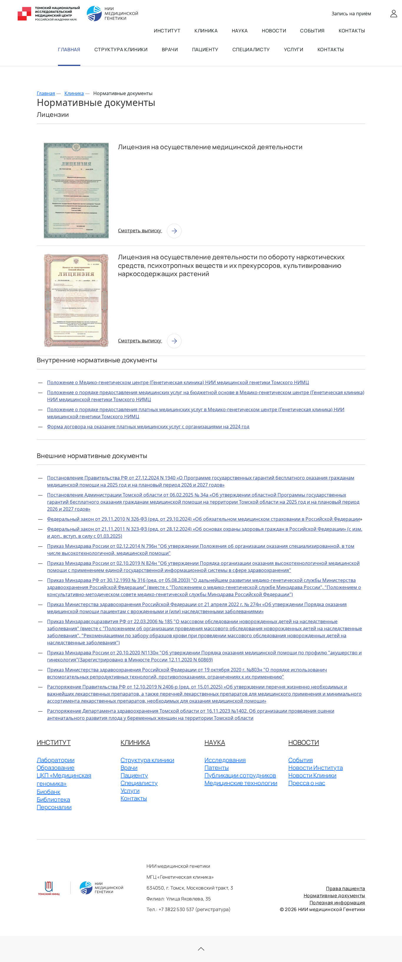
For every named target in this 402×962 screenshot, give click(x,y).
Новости (274, 30)
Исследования (225, 760)
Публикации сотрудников (240, 775)
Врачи (170, 49)
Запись (351, 13)
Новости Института (315, 768)
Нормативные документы (334, 895)
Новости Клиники (312, 775)
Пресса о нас (306, 783)
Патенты (217, 768)
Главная (69, 49)
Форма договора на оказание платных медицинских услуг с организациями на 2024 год (148, 426)
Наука (240, 30)
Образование (55, 768)
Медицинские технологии (241, 783)
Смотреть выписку (140, 230)
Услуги (293, 49)
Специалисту (251, 49)
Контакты (352, 30)
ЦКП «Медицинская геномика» (64, 779)
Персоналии (54, 807)
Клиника (206, 30)
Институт (167, 30)
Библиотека (53, 799)
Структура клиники (121, 49)
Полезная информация (337, 902)
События (312, 30)
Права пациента (345, 888)
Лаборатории (55, 760)
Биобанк (48, 792)
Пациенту (205, 49)
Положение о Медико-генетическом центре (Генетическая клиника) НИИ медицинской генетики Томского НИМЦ (178, 382)
